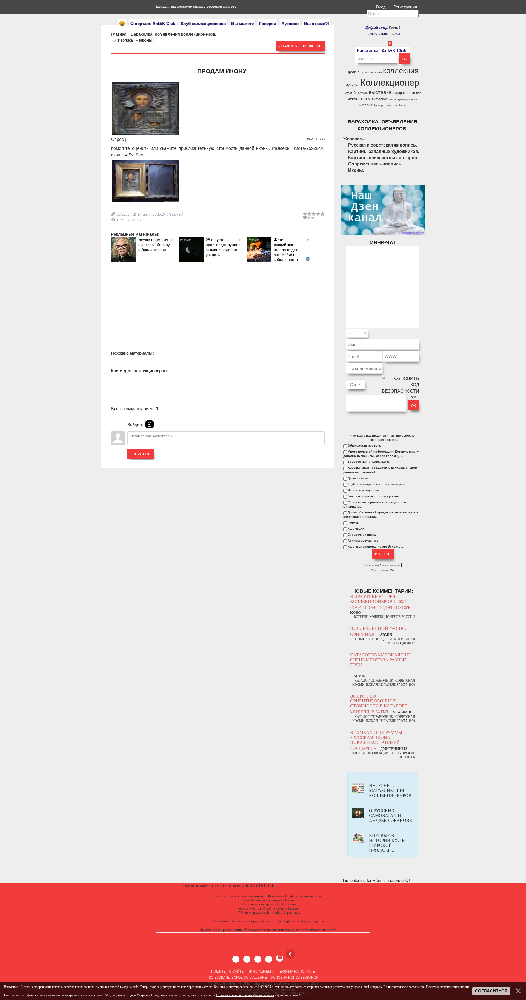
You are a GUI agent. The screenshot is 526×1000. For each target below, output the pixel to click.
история (365, 104)
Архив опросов (391, 565)
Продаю (353, 71)
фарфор (399, 92)
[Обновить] (412, 333)
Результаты (372, 565)
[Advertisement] (218, 300)
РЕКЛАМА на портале (296, 971)
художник (366, 72)
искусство (357, 98)
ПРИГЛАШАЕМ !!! (261, 971)
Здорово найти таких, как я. (369, 461)
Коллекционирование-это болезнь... (375, 546)
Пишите (218, 971)
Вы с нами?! (316, 23)
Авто (376, 105)
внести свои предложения (252, 921)
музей (350, 92)
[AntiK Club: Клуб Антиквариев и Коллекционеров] (122, 23)
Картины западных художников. (383, 151)
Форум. (353, 522)
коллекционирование (403, 99)
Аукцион (290, 23)
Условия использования (294, 977)
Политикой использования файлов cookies (245, 995)
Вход (381, 7)
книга (378, 72)
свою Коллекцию (255, 900)
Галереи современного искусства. (373, 496)
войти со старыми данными (313, 987)
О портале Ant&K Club (152, 23)
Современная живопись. (375, 164)
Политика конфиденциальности (447, 987)
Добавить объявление (300, 45)
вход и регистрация (163, 987)
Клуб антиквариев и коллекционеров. (376, 484)
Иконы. (356, 170)
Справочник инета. (362, 534)
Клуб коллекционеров (203, 23)
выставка (380, 91)
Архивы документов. (363, 540)
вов (418, 93)
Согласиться (491, 991)
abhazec (122, 214)
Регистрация (405, 7)
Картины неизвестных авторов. (383, 157)
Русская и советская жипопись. (382, 145)
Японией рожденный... (365, 490)
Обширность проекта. (364, 445)
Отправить (140, 454)
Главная (118, 34)
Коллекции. (356, 528)
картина (362, 93)
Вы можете (242, 23)
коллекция (401, 70)
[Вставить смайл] (417, 333)
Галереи (267, 23)
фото (411, 92)
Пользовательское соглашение (237, 977)
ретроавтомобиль (393, 105)
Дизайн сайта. (358, 478)
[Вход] (149, 424)
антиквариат (378, 98)
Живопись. (124, 40)
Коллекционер (389, 81)
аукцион (352, 84)
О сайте (236, 971)
